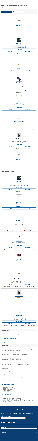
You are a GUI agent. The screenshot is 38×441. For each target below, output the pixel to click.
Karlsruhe (8, 338)
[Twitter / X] (6, 422)
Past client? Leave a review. (19, 25)
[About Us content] (36, 425)
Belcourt (11, 338)
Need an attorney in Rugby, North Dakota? (9, 356)
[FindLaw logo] (4, 1)
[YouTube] (4, 422)
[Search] (36, 1)
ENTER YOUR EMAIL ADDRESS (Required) (6, 416)
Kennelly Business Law (19, 121)
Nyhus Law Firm (19, 24)
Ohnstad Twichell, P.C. (19, 158)
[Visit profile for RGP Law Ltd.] (19, 78)
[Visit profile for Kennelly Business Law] (19, 117)
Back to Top (19, 405)
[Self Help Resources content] (36, 430)
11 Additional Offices (24, 47)
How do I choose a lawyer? (6, 366)
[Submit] (25, 418)
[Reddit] (11, 422)
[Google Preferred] (14, 422)
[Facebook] (1, 422)
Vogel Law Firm (19, 101)
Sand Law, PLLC (19, 43)
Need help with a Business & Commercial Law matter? (11, 347)
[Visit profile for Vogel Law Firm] (19, 98)
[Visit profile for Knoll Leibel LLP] (19, 59)
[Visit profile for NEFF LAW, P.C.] (19, 216)
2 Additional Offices (23, 142)
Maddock (14, 338)
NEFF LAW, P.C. (19, 220)
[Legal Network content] (36, 435)
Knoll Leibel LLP (19, 63)
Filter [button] (2, 7)
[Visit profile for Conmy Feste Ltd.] (19, 255)
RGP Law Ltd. (19, 82)
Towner (2, 338)
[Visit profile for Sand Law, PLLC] (19, 40)
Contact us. (32, 413)
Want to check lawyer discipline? (7, 394)
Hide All (5, 342)
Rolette (5, 338)
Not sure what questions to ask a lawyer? (9, 384)
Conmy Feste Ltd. (19, 259)
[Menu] (1, 1)
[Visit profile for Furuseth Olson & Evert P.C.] (19, 236)
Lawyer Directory (2, 3)
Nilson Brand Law (19, 138)
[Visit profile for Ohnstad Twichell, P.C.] (19, 154)
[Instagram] (9, 422)
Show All (2, 342)
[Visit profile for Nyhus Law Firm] (19, 20)
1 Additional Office (24, 282)
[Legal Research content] (36, 432)
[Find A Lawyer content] (36, 427)
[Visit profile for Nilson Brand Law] (19, 135)
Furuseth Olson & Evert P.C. (19, 239)
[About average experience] (33, 111)
